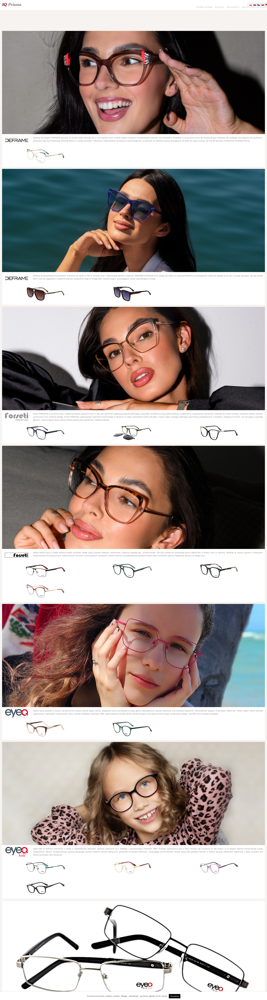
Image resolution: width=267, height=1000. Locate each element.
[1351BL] (45, 570)
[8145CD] (45, 156)
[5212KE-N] (45, 888)
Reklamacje (248, 7)
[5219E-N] (132, 729)
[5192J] (45, 729)
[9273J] (132, 294)
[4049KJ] (132, 867)
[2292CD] (45, 591)
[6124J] (219, 432)
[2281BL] (219, 570)
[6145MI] (45, 432)
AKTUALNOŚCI (235, 7)
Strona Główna (207, 7)
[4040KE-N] (45, 867)
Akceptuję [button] (174, 996)
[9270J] (45, 294)
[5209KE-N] (219, 867)
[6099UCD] (132, 432)
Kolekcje (222, 7)
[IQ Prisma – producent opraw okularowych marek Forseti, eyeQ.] (12, 5)
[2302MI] (132, 570)
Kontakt (261, 7)
